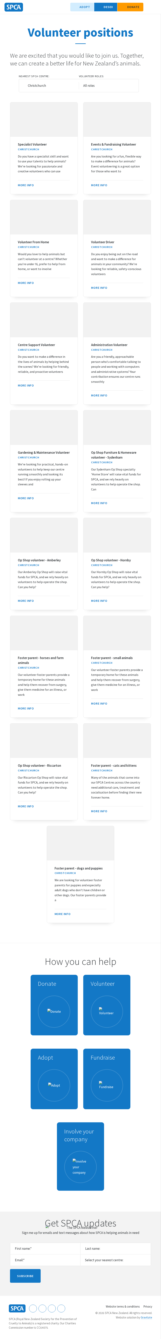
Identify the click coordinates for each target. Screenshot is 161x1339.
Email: (20, 1260)
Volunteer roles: (91, 76)
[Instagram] (42, 1308)
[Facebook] (33, 1308)
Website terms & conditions (123, 1306)
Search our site (148, 7)
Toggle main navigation (155, 7)
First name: (23, 1248)
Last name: (92, 1248)
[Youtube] (52, 1308)
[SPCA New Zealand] (14, 7)
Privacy (147, 1306)
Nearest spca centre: (34, 76)
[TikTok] (61, 1308)
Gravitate (146, 1317)
